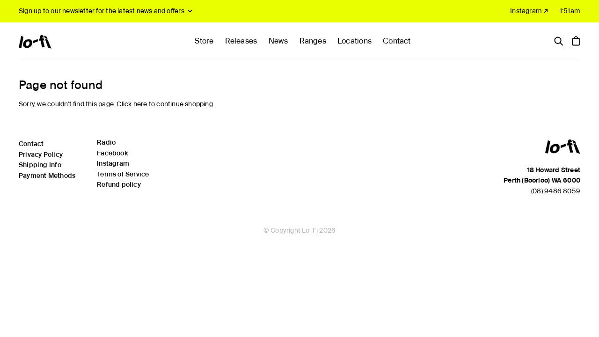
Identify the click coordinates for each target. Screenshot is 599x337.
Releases (241, 41)
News (278, 41)
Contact (396, 41)
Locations (354, 41)
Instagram (113, 163)
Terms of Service (123, 174)
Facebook (112, 153)
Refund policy (119, 184)
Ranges (313, 41)
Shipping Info (40, 164)
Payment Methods (47, 175)
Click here (132, 104)
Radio (106, 142)
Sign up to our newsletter (101, 11)
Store (204, 41)
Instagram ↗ (529, 11)
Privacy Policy (41, 154)
